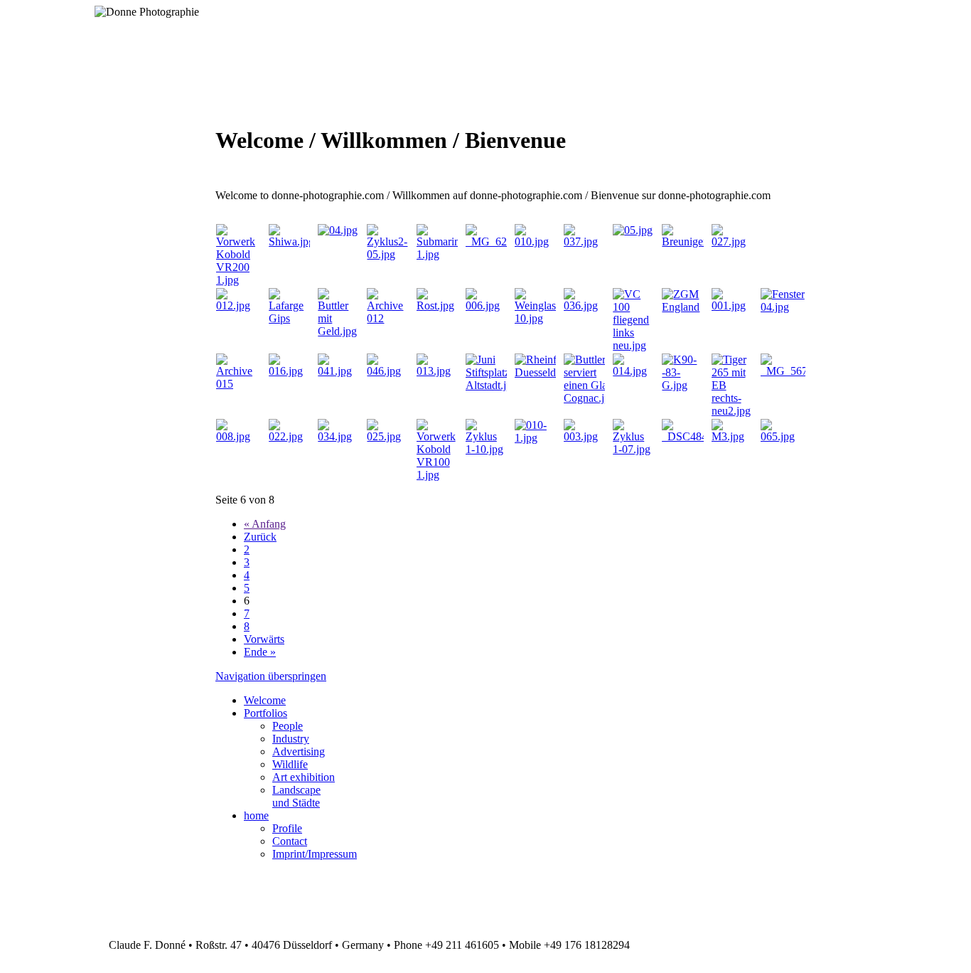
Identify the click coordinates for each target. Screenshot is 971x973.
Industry (290, 739)
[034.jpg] (338, 436)
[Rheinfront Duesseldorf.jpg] (550, 372)
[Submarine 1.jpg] (441, 254)
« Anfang (265, 524)
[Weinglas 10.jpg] (535, 318)
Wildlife (290, 764)
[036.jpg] (584, 305)
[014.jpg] (633, 371)
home (256, 815)
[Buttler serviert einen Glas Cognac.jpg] (590, 398)
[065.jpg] (783, 436)
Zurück (260, 537)
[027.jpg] (734, 241)
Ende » (260, 652)
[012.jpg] (238, 305)
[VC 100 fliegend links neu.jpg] (633, 345)
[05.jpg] (633, 230)
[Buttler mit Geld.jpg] (338, 331)
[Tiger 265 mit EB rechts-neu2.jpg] (732, 411)
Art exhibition (303, 777)
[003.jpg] (584, 436)
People (287, 726)
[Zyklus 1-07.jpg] (633, 449)
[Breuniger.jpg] (692, 241)
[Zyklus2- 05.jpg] (387, 254)
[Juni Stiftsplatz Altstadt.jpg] (491, 385)
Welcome (265, 700)
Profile (287, 828)
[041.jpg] (338, 371)
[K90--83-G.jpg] (682, 385)
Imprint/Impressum (314, 854)
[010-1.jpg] (535, 438)
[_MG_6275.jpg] (500, 241)
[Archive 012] (387, 318)
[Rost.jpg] (437, 305)
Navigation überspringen (270, 676)
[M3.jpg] (732, 436)
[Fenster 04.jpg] (783, 307)
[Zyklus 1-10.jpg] (486, 449)
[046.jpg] (387, 371)
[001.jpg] (732, 305)
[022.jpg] (289, 436)
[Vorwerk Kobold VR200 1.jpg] (238, 280)
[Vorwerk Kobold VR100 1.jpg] (437, 475)
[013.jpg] (437, 371)
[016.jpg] (289, 371)
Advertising (298, 751)
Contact (289, 841)
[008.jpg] (238, 436)
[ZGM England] (682, 307)
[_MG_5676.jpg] (795, 371)
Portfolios (265, 713)
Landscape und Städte (296, 796)
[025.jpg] (387, 436)
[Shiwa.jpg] (291, 241)
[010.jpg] (535, 241)
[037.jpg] (584, 241)
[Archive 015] (238, 384)
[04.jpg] (338, 230)
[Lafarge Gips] (289, 318)
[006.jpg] (486, 305)
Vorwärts (264, 639)
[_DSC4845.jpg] (696, 436)
